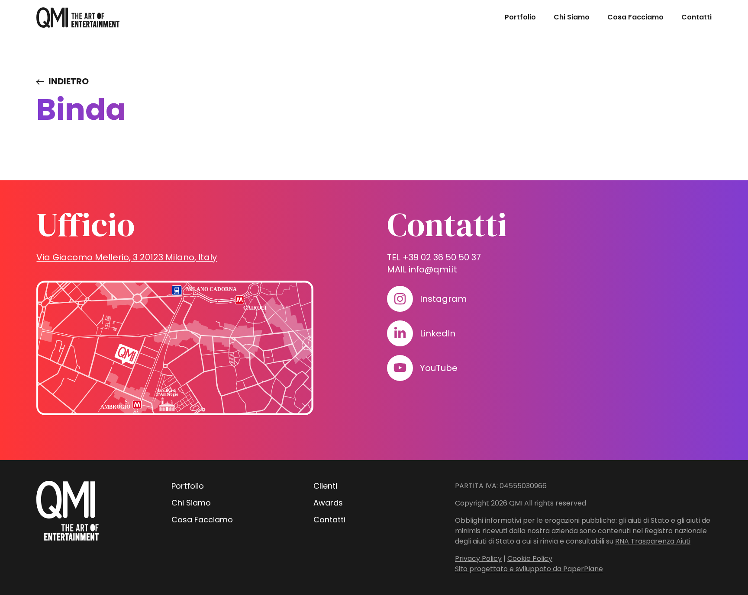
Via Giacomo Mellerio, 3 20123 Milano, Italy (126, 257)
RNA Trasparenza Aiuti (652, 541)
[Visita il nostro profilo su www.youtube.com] (400, 368)
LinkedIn (437, 333)
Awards (328, 502)
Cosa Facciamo (635, 17)
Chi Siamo (572, 17)
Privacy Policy (478, 558)
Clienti (325, 485)
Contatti (696, 17)
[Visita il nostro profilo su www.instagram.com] (400, 299)
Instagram (443, 299)
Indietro (68, 81)
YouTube (439, 368)
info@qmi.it (433, 269)
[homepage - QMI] (77, 17)
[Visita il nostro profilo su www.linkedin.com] (400, 333)
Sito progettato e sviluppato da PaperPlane (529, 569)
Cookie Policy (529, 558)
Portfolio (520, 17)
